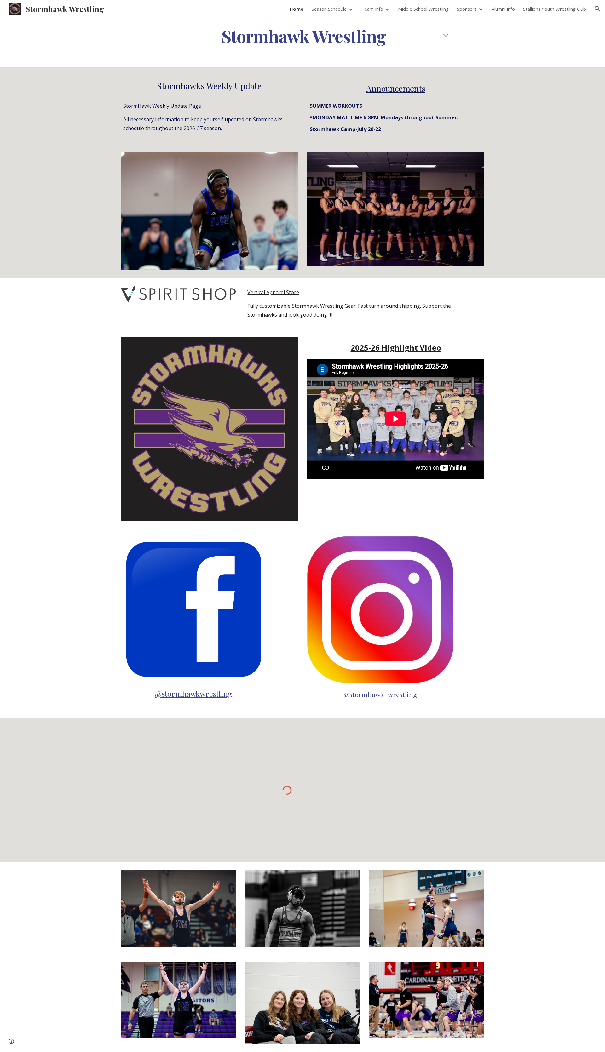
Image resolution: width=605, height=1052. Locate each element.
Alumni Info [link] (503, 9)
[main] (302, 35)
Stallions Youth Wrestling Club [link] (554, 9)
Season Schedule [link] (329, 9)
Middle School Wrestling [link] (423, 9)
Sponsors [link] (467, 9)
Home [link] (296, 9)
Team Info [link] (372, 9)
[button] (597, 8)
